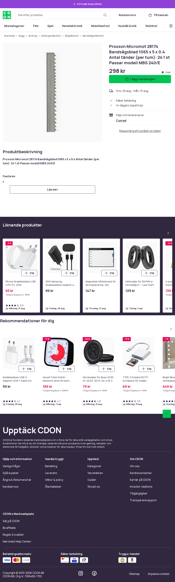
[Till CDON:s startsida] (7, 15)
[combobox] (63, 15)
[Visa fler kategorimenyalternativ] (171, 26)
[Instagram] (80, 573)
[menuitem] (14, 26)
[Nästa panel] (168, 233)
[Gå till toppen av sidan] (167, 414)
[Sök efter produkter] (105, 15)
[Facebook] (94, 573)
